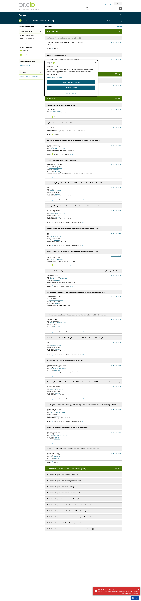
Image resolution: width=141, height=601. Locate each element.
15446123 (57, 303)
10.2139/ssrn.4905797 (55, 236)
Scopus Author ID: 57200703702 (29, 76)
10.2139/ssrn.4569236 (55, 345)
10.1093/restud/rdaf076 (55, 168)
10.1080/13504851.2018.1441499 (58, 435)
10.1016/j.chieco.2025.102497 (57, 148)
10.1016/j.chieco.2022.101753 (57, 389)
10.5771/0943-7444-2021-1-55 (57, 412)
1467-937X (57, 171)
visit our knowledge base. (132, 591)
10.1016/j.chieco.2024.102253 (57, 213)
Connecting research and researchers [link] (29, 9)
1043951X (57, 217)
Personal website (25, 65)
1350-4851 (57, 437)
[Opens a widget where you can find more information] (134, 598)
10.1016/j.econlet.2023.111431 (57, 323)
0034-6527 (57, 169)
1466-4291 (57, 439)
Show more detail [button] (116, 42)
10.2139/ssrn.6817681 (55, 111)
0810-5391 (57, 458)
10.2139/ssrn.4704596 (55, 191)
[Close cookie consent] (95, 62)
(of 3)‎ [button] (71, 154)
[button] (119, 26)
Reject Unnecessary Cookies (71, 82)
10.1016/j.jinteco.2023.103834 (57, 368)
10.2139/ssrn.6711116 (55, 129)
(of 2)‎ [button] (83, 200)
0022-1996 (57, 370)
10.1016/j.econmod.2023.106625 (58, 279)
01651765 (57, 326)
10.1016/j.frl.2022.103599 (56, 300)
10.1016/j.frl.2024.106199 (56, 259)
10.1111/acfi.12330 (54, 456)
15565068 (57, 194)
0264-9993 (57, 280)
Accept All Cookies (71, 87)
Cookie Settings (71, 93)
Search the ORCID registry (86, 8)
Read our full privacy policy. (54, 77)
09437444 (57, 416)
